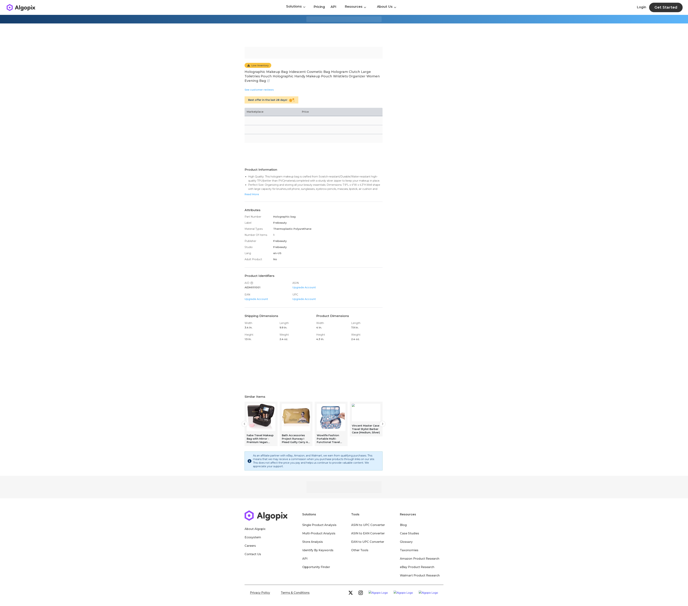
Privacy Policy (260, 592)
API (333, 7)
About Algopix (255, 529)
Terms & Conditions (295, 592)
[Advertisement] (344, 35)
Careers (250, 545)
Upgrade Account (304, 287)
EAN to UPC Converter (367, 542)
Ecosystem (253, 537)
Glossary (406, 542)
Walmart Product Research (420, 575)
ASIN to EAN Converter (368, 533)
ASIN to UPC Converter (368, 525)
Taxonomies (409, 550)
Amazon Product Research (419, 558)
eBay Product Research (417, 567)
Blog (403, 525)
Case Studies (409, 533)
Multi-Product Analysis (318, 533)
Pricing (319, 7)
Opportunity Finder (316, 567)
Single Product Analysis (319, 525)
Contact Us (253, 554)
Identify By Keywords (317, 550)
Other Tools (359, 550)
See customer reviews (259, 89)
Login (641, 7)
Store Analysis (312, 542)
